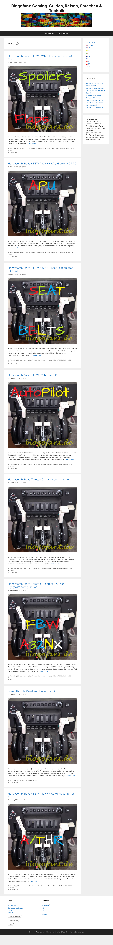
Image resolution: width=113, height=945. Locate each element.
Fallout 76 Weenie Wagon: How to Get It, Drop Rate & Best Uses (95, 91)
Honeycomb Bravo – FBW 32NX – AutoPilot (34, 375)
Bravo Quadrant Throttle (17, 148)
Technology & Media (16, 360)
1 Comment (13, 152)
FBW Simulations (30, 148)
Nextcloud (45, 906)
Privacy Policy (49, 33)
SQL (42, 910)
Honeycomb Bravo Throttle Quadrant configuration (39, 479)
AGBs (11, 924)
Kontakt (10, 912)
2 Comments (14, 680)
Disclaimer (11, 910)
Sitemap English (63, 33)
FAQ (42, 908)
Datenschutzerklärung (15, 908)
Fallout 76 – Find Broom (94, 108)
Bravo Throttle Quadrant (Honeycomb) (31, 691)
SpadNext (62, 148)
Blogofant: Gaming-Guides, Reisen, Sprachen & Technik (56, 8)
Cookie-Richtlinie (14, 920)
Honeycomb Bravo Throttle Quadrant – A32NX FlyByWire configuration (36, 585)
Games (37, 148)
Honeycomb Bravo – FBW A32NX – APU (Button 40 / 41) (42, 163)
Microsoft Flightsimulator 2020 (49, 148)
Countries (44, 915)
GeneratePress (79, 932)
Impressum (12, 906)
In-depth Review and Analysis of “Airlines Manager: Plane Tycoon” (94, 98)
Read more (32, 144)
